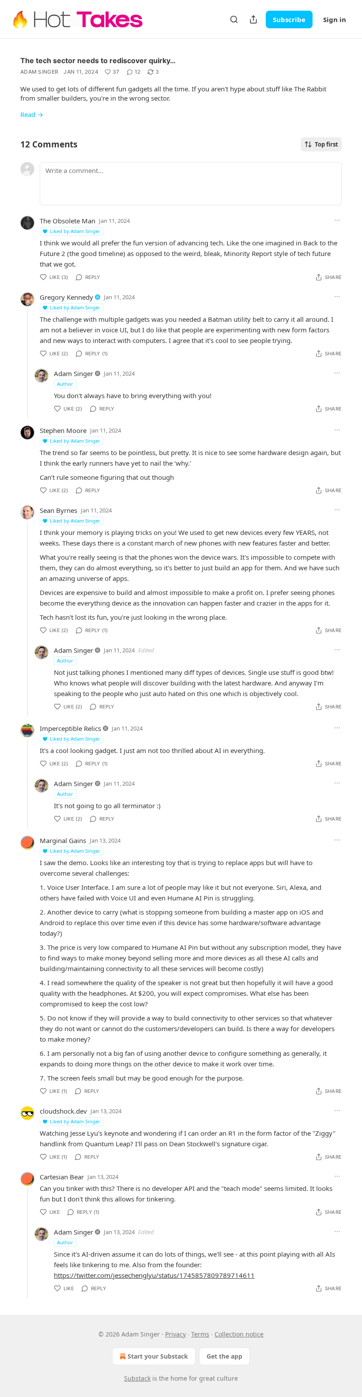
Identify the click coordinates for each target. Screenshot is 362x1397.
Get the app (224, 1356)
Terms (200, 1334)
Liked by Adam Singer (75, 231)
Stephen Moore (63, 430)
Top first (326, 144)
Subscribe (289, 19)
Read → (31, 114)
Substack (137, 1378)
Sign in (334, 19)
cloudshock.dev (63, 1111)
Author (65, 383)
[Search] (234, 19)
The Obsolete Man (67, 220)
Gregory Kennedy (66, 297)
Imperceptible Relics (70, 728)
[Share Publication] (253, 19)
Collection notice (239, 1334)
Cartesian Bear (62, 1176)
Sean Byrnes (58, 510)
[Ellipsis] (337, 220)
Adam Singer (39, 71)
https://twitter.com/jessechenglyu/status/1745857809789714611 (154, 1275)
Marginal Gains (63, 840)
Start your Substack (158, 1356)
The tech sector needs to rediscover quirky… (98, 60)
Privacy (175, 1334)
